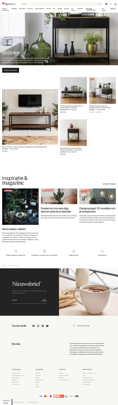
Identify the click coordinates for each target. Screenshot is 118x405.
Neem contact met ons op (89, 373)
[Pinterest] (43, 326)
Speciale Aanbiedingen (91, 9)
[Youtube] (47, 326)
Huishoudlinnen (39, 8)
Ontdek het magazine (109, 183)
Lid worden (44, 300)
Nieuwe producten (64, 375)
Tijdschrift (14, 380)
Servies (48, 8)
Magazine (113, 8)
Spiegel (61, 373)
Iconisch (66, 8)
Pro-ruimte (104, 9)
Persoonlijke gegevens (32, 402)
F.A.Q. (84, 375)
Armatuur (30, 8)
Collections (10, 265)
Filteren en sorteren (10, 70)
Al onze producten (5, 9)
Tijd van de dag (16, 377)
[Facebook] (33, 326)
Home (3, 265)
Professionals (15, 384)
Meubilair (14, 8)
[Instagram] (38, 326)
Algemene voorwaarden (18, 402)
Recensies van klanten (88, 380)
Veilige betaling (87, 382)
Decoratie (22, 8)
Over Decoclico (16, 373)
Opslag (59, 8)
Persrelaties (15, 382)
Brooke (17, 265)
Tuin (54, 8)
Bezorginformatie (87, 377)
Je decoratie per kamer (18, 375)
